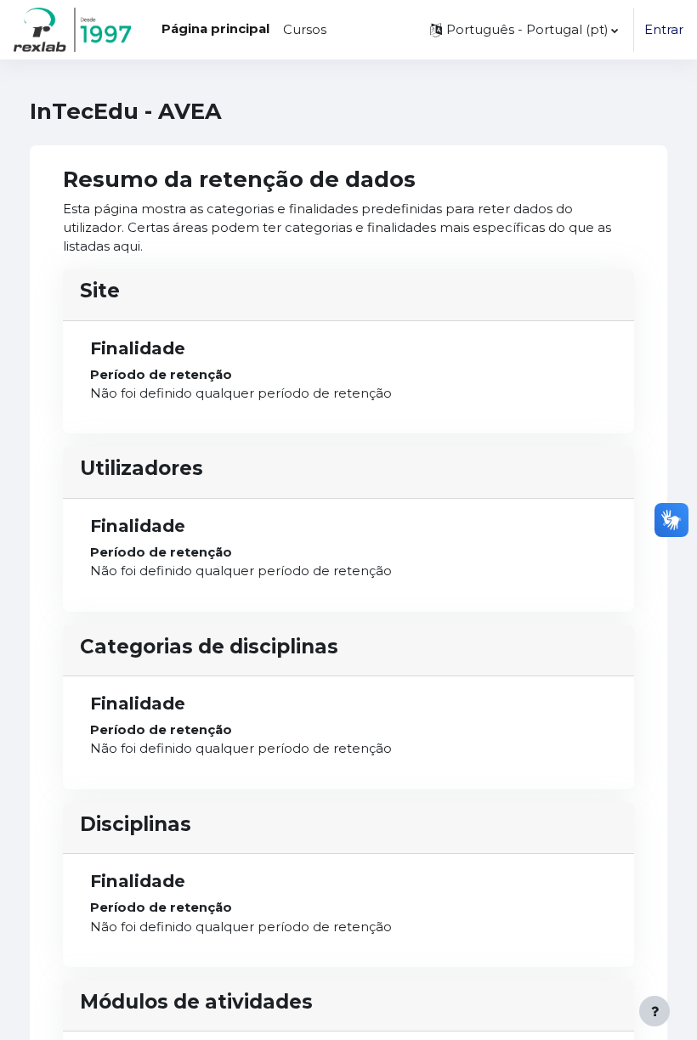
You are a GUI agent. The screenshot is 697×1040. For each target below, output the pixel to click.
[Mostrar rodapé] (654, 1011)
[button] (524, 29)
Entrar (663, 29)
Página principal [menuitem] (215, 29)
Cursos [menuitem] (304, 29)
